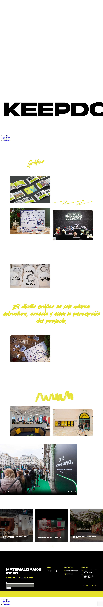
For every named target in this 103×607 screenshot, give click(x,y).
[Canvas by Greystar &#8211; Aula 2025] (16, 525)
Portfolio (6, 603)
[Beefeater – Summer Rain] (86, 525)
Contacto (6, 605)
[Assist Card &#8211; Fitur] (51, 525)
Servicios (6, 601)
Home (5, 599)
